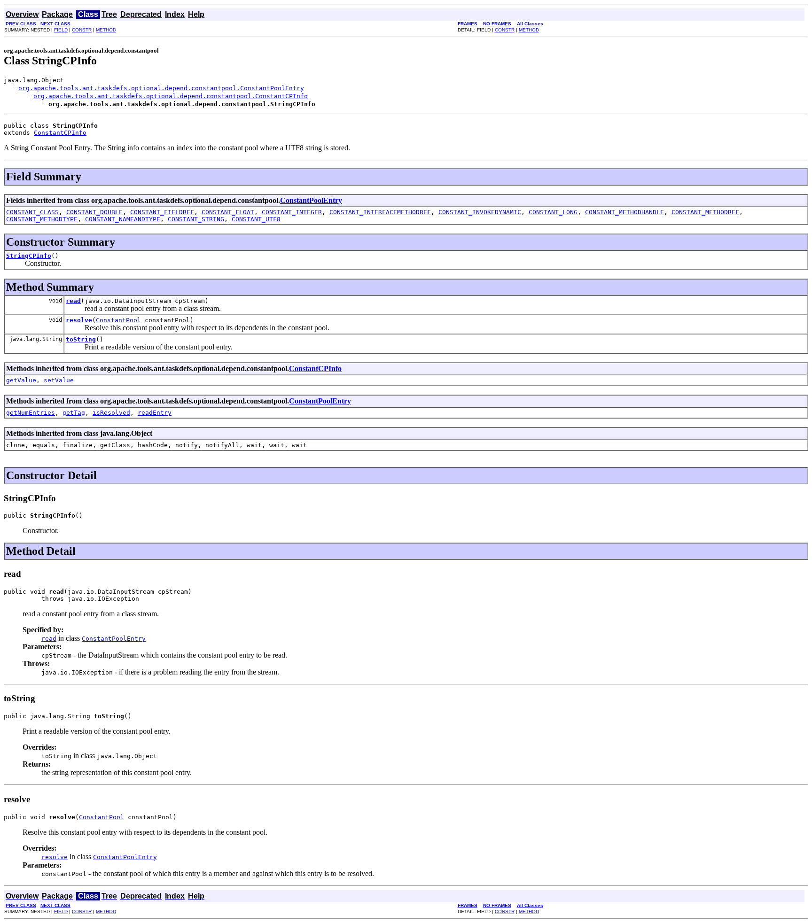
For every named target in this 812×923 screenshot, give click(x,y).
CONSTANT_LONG (553, 212)
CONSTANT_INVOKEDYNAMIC (479, 212)
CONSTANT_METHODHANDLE (624, 212)
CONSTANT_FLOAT (228, 212)
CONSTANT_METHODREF (705, 212)
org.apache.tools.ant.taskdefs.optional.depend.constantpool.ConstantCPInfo (170, 96)
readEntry (155, 412)
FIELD (61, 29)
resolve (79, 320)
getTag (73, 412)
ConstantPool (118, 320)
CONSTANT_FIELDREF (162, 212)
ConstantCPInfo (60, 132)
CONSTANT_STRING (196, 219)
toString (81, 339)
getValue (21, 380)
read (73, 300)
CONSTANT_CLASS (32, 212)
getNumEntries (30, 412)
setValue (59, 380)
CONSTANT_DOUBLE (94, 212)
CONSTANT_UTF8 (256, 219)
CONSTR (82, 29)
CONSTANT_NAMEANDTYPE (122, 219)
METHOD (106, 29)
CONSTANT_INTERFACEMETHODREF (380, 212)
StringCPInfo (28, 255)
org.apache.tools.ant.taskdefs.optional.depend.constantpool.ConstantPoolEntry (161, 88)
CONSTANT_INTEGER (292, 212)
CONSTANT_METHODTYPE (42, 219)
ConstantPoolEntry (311, 200)
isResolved (111, 412)
